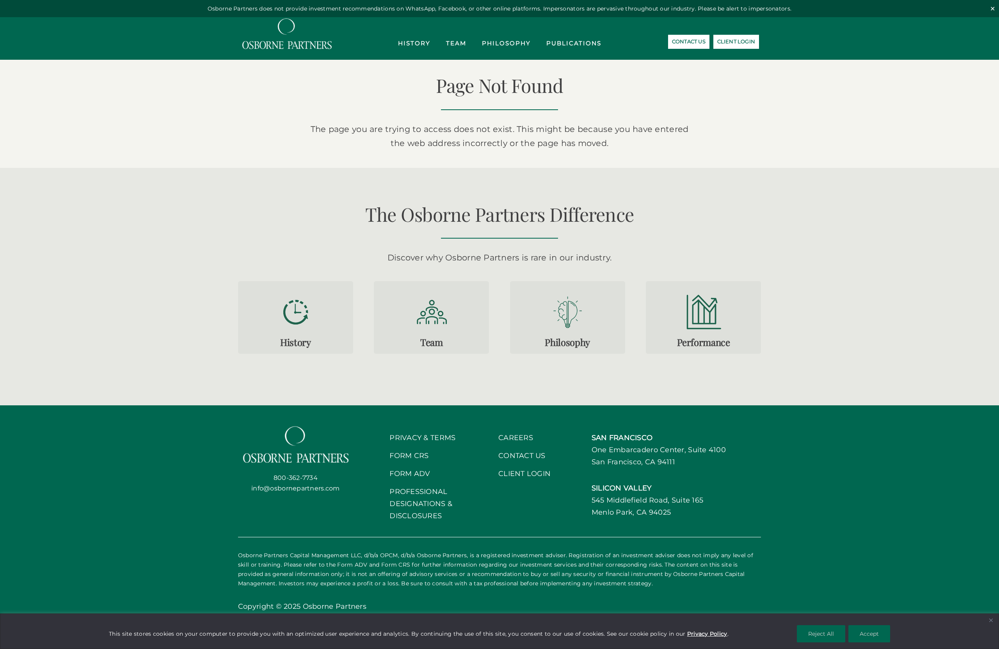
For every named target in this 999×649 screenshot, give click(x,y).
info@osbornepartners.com (295, 488)
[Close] (990, 620)
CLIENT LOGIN (524, 473)
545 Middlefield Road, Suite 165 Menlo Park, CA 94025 (647, 500)
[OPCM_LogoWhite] (287, 20)
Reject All (821, 633)
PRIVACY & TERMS (422, 437)
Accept (869, 633)
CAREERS (515, 437)
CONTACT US (522, 455)
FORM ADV (409, 473)
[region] (499, 631)
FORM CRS (408, 455)
